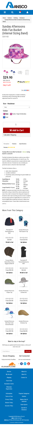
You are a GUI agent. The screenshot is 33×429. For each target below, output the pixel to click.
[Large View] (6, 73)
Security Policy (9, 406)
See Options (23, 242)
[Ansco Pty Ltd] (16, 5)
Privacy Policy (9, 399)
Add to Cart (18, 130)
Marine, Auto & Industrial (24, 400)
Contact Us (24, 377)
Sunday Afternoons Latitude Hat (23, 291)
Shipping (9, 377)
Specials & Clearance (24, 409)
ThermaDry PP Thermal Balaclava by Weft (24, 261)
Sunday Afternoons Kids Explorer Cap (23, 230)
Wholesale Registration (9, 388)
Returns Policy (9, 402)
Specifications (22, 144)
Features (14, 144)
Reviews (6, 147)
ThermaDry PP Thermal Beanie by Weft (9, 231)
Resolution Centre (9, 384)
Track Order (9, 381)
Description (6, 144)
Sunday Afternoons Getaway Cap (23, 322)
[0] (20, 12)
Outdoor (24, 396)
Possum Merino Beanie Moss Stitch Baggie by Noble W (9, 261)
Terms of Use (9, 396)
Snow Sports (24, 404)
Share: (22, 90)
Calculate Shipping (10, 135)
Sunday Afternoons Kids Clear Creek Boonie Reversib (9, 322)
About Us (24, 374)
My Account (9, 374)
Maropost (21, 422)
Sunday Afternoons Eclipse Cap (9, 291)
